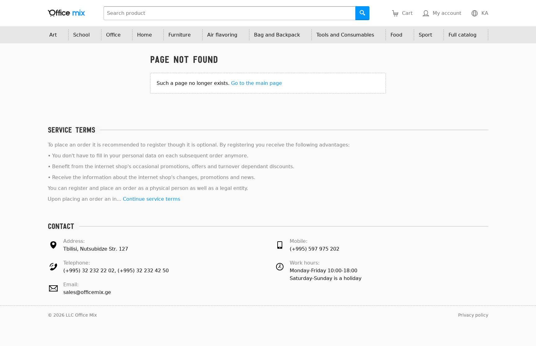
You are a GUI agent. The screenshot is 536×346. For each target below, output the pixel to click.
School (81, 35)
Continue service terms (151, 199)
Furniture (179, 35)
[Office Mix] (66, 13)
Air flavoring (222, 35)
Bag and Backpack (277, 35)
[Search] (362, 13)
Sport (425, 35)
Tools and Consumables (345, 35)
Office (113, 35)
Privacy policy (473, 315)
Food (396, 35)
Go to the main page (256, 83)
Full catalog (462, 35)
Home (144, 35)
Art (53, 35)
